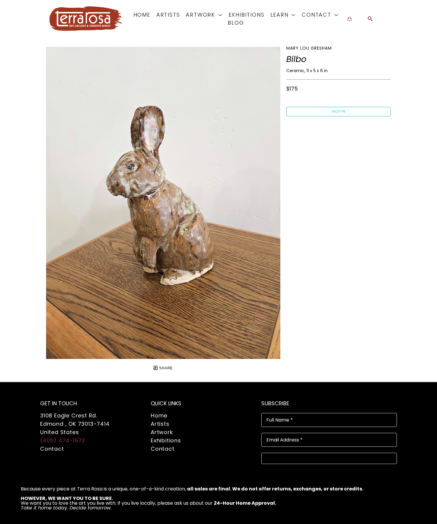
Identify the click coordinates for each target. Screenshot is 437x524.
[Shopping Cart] (350, 18)
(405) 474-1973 (62, 440)
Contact (52, 448)
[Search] (370, 18)
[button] (204, 15)
